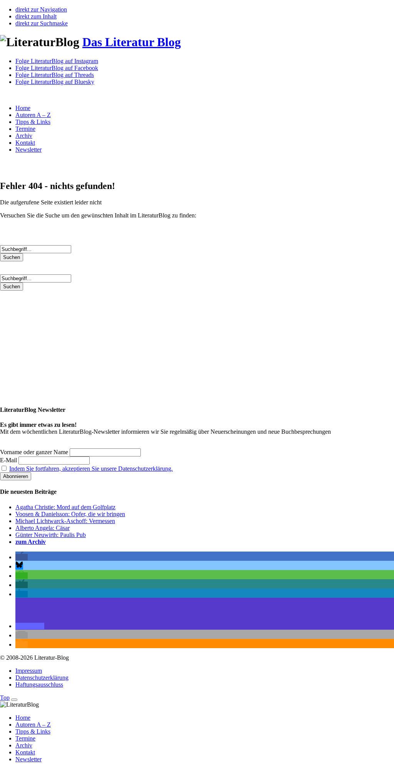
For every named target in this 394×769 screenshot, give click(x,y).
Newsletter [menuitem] (28, 759)
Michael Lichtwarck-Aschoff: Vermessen (65, 521)
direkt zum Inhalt (36, 16)
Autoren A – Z (33, 115)
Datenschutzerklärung (41, 677)
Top (5, 697)
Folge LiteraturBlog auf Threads (54, 75)
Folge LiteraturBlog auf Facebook (56, 68)
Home (22, 108)
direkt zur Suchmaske (41, 23)
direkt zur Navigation (41, 9)
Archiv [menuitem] (23, 745)
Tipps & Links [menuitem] (32, 731)
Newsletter (28, 149)
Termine (25, 128)
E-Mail (8, 460)
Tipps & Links (32, 122)
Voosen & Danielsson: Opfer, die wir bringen (70, 514)
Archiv (23, 135)
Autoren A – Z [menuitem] (33, 724)
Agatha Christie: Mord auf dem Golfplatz (65, 507)
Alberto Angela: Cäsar (42, 528)
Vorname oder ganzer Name (34, 452)
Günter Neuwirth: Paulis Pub (50, 535)
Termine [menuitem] (25, 738)
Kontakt (25, 142)
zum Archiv (30, 541)
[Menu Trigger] (14, 700)
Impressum (28, 670)
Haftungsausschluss (39, 684)
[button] (21, 557)
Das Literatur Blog (131, 42)
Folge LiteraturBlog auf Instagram (56, 61)
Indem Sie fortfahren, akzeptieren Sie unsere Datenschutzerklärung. (91, 468)
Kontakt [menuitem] (25, 752)
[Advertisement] (197, 344)
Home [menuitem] (22, 717)
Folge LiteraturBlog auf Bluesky (54, 82)
